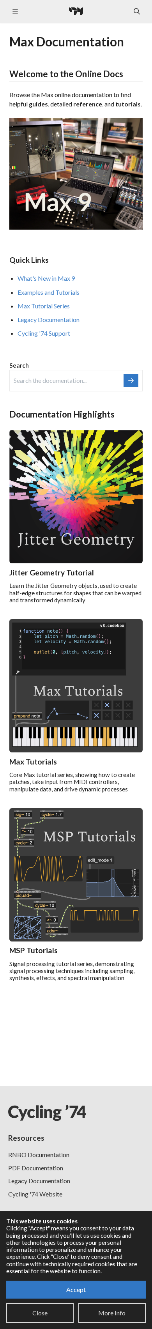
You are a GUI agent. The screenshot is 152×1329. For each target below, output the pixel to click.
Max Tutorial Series (44, 306)
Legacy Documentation (49, 319)
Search (19, 365)
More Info (111, 1313)
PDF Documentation (35, 1168)
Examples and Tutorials (49, 292)
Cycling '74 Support (44, 333)
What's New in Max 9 (46, 278)
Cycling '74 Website (35, 1194)
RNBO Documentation (38, 1154)
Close (40, 1313)
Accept (76, 1289)
